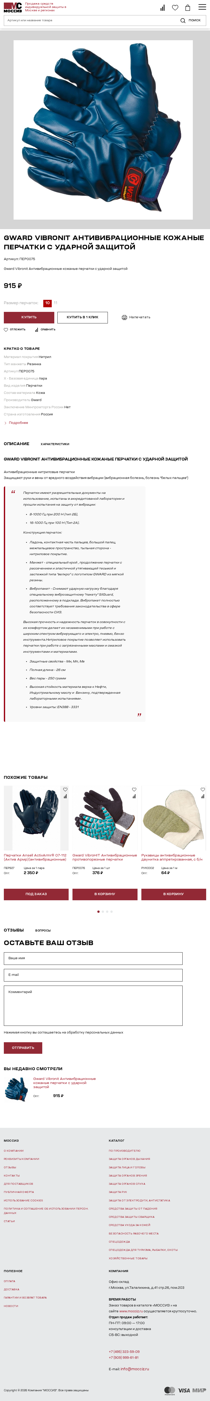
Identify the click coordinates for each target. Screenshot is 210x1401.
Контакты (12, 1176)
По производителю (124, 1151)
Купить (29, 317)
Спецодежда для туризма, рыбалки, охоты (143, 1250)
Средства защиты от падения (133, 1209)
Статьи (9, 1221)
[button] (98, 912)
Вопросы (43, 931)
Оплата (9, 1281)
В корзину (104, 894)
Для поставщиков (18, 1184)
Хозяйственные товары (128, 1258)
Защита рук (118, 1192)
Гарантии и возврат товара (25, 1298)
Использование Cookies (23, 1201)
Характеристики (55, 444)
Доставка (11, 1289)
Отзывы (10, 1168)
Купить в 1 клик (83, 317)
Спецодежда (119, 1242)
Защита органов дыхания (129, 1159)
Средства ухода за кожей (129, 1225)
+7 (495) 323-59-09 (124, 1352)
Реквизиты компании (21, 1159)
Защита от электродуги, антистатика (139, 1201)
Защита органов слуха (127, 1184)
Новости (11, 1306)
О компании (14, 1151)
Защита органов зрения (128, 1176)
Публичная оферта (19, 1192)
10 (47, 303)
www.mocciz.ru (131, 1311)
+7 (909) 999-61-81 (124, 1357)
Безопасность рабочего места (134, 1234)
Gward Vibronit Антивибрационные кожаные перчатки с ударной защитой (64, 1083)
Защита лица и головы (127, 1168)
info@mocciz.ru (135, 1369)
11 (55, 303)
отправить (23, 1048)
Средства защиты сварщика (132, 1217)
